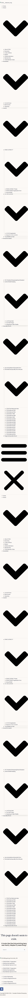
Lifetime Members (9, 56)
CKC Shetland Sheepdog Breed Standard (14, 280)
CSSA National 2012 (10, 427)
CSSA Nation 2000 (10, 417)
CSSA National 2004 (11, 420)
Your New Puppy (10, 322)
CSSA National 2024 (11, 434)
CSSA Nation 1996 (10, 413)
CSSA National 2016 (10, 430)
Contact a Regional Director (9, 978)
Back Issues (7, 104)
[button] (14, 466)
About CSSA (8, 49)
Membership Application (9, 963)
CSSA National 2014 (10, 429)
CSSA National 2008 (11, 424)
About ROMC (9, 192)
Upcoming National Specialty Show (13, 367)
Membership (8, 58)
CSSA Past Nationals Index (12, 408)
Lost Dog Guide (10, 321)
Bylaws (6, 54)
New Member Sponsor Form (9, 965)
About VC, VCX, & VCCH (12, 235)
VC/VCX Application (11, 233)
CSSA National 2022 (11, 432)
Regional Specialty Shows (11, 436)
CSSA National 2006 (11, 422)
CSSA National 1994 (11, 412)
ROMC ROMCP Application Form (13, 190)
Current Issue (8, 103)
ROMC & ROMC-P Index (11, 189)
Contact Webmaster (8, 976)
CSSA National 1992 (10, 410)
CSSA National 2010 (10, 425)
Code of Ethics (8, 53)
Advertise (7, 106)
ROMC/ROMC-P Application (9, 961)
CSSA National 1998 (10, 415)
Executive (7, 51)
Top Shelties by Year (9, 236)
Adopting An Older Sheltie (12, 324)
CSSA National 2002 (11, 419)
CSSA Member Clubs (10, 59)
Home (4, 6)
